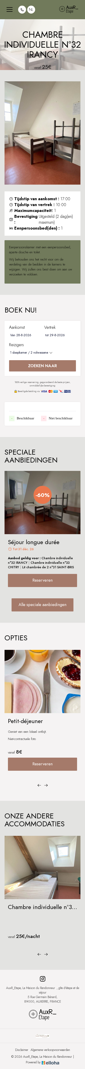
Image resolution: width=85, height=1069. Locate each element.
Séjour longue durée (33, 542)
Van (12, 335)
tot (47, 335)
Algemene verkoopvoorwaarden (50, 1050)
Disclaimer (21, 1050)
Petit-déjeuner (25, 721)
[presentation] (39, 785)
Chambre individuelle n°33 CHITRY (41, 907)
